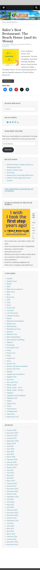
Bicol (8, 294)
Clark (8, 302)
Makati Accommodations (15, 321)
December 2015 (12, 513)
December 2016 (12, 489)
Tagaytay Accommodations (16, 395)
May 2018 (10, 451)
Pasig (9, 355)
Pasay (9, 350)
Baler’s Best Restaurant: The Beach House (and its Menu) (19, 35)
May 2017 (10, 475)
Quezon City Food (13, 369)
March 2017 (11, 481)
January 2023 (11, 438)
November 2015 (12, 515)
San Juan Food (12, 382)
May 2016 (10, 505)
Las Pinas (10, 310)
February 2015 (12, 536)
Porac (9, 361)
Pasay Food (11, 353)
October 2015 (11, 518)
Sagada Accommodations (16, 374)
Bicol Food (10, 297)
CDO (8, 300)
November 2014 (12, 544)
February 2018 (12, 459)
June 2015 (10, 526)
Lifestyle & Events (13, 316)
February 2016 (12, 510)
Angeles (9, 278)
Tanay (9, 406)
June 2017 (10, 473)
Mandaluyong (11, 326)
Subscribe (8, 150)
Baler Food (11, 292)
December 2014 (12, 542)
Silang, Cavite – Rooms (15, 390)
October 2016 (11, 494)
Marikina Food (12, 334)
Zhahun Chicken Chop (15, 170)
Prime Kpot (11, 172)
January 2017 (11, 486)
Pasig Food (11, 358)
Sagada (9, 371)
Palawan (10, 342)
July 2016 (10, 499)
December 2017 (12, 465)
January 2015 (11, 539)
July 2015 (10, 523)
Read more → (8, 81)
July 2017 (10, 470)
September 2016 (13, 497)
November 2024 (12, 433)
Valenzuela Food (13, 417)
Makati (9, 318)
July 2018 (10, 446)
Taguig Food (11, 403)
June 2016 (10, 502)
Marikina (10, 332)
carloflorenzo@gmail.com (11, 44)
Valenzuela (10, 414)
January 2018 (11, 462)
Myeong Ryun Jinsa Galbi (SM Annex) (20, 175)
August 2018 (11, 443)
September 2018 (13, 441)
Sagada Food (11, 377)
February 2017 (12, 483)
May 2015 (10, 528)
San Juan (10, 379)
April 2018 (10, 454)
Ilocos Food (11, 308)
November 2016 (12, 491)
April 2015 (10, 531)
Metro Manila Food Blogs (15, 340)
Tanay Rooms (11, 409)
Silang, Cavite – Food (14, 387)
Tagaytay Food (12, 398)
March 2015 (11, 534)
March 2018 (11, 457)
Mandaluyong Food (13, 329)
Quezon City (11, 363)
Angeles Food (12, 281)
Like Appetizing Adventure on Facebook (19, 190)
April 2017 (10, 478)
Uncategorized (12, 411)
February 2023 (12, 435)
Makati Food (11, 324)
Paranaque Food (13, 347)
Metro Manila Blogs (13, 337)
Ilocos (9, 305)
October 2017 (11, 467)
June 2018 (10, 449)
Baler (8, 286)
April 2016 (10, 507)
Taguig (9, 401)
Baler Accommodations (15, 289)
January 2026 (11, 430)
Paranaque (11, 345)
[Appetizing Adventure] (20, 15)
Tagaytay (10, 393)
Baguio (9, 284)
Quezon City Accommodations (17, 366)
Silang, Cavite (11, 385)
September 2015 (13, 520)
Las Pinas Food (12, 313)
